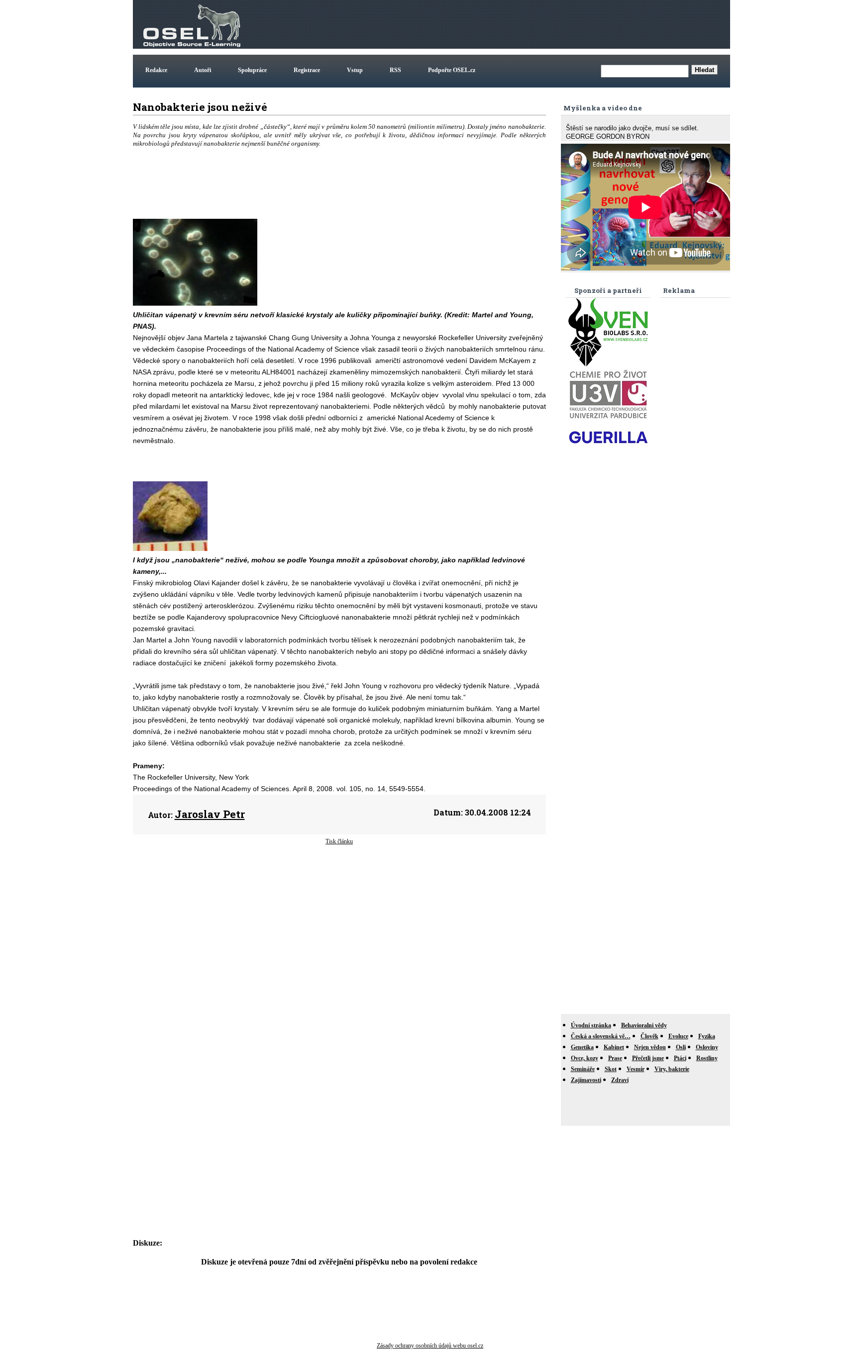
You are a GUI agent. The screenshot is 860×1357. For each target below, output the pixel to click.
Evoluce (678, 1036)
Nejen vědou (650, 1047)
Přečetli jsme (648, 1058)
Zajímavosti (586, 1080)
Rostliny (707, 1058)
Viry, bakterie (671, 1069)
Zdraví (620, 1080)
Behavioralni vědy (644, 1025)
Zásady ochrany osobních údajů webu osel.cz (430, 1345)
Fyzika (706, 1036)
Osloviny (707, 1047)
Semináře (583, 1069)
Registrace (307, 70)
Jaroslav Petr (210, 814)
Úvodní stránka (591, 1025)
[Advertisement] (547, 24)
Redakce (156, 70)
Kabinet (614, 1047)
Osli (681, 1047)
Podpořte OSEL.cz (451, 70)
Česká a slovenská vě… (601, 1036)
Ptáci (680, 1058)
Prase (615, 1058)
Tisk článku (339, 841)
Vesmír (636, 1069)
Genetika (582, 1047)
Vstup (355, 70)
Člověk (649, 1036)
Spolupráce (252, 70)
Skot (611, 1069)
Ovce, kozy (584, 1058)
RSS (395, 70)
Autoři (202, 70)
